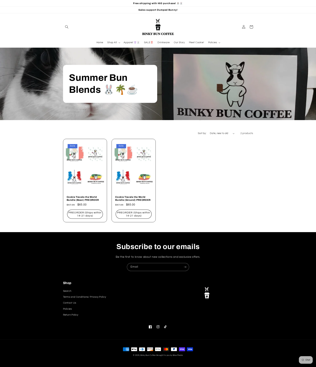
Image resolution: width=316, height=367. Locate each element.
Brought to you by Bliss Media (169, 355)
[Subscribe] (185, 267)
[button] (67, 27)
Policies (67, 309)
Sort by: (202, 133)
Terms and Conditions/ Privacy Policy (84, 297)
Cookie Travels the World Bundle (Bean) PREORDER (83, 198)
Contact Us (69, 303)
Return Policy (70, 315)
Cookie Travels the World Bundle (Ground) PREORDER (133, 198)
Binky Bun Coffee (148, 355)
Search (67, 291)
